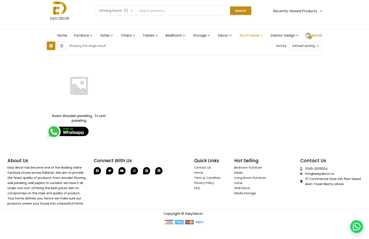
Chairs (126, 35)
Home (62, 35)
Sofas (105, 35)
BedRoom (174, 35)
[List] (61, 46)
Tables (149, 35)
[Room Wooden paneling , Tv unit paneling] (79, 85)
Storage (200, 35)
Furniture (82, 35)
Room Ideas (250, 35)
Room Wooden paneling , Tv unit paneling (79, 118)
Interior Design (283, 35)
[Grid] (51, 46)
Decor (223, 35)
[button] (116, 11)
